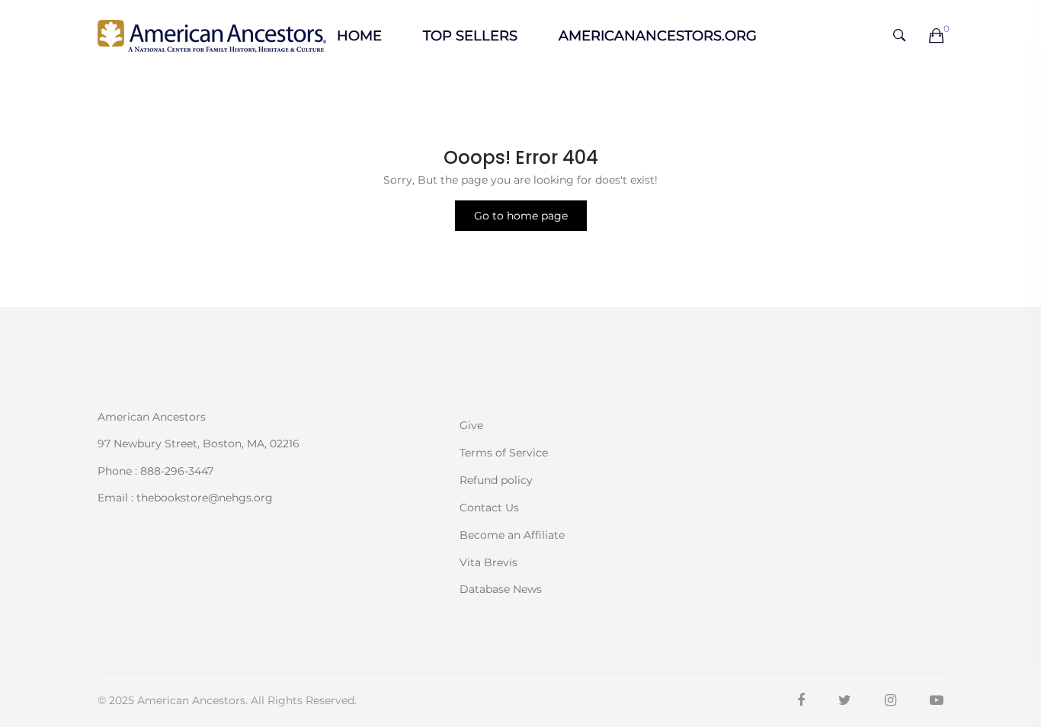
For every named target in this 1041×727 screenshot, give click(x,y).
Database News (501, 588)
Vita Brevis (488, 562)
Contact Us (489, 507)
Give (471, 425)
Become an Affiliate (512, 535)
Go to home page (521, 216)
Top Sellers (470, 35)
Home (359, 35)
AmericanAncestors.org (658, 35)
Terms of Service (504, 453)
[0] (936, 36)
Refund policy (496, 480)
